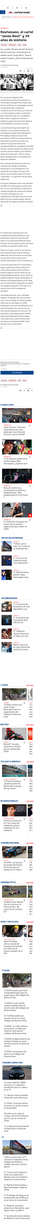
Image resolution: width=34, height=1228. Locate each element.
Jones (24, 45)
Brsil (19, 45)
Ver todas (30, 685)
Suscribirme (17, 372)
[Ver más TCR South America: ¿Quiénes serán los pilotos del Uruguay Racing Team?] (14, 771)
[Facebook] (7, 8)
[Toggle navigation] (2, 12)
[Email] (26, 8)
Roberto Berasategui (11, 65)
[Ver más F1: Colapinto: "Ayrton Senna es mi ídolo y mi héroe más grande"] (7, 633)
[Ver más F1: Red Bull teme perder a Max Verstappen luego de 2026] (7, 575)
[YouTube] (17, 8)
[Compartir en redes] (29, 425)
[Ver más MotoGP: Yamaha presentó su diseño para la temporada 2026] (14, 734)
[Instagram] (22, 8)
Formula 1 (4, 45)
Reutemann (12, 45)
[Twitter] (12, 8)
